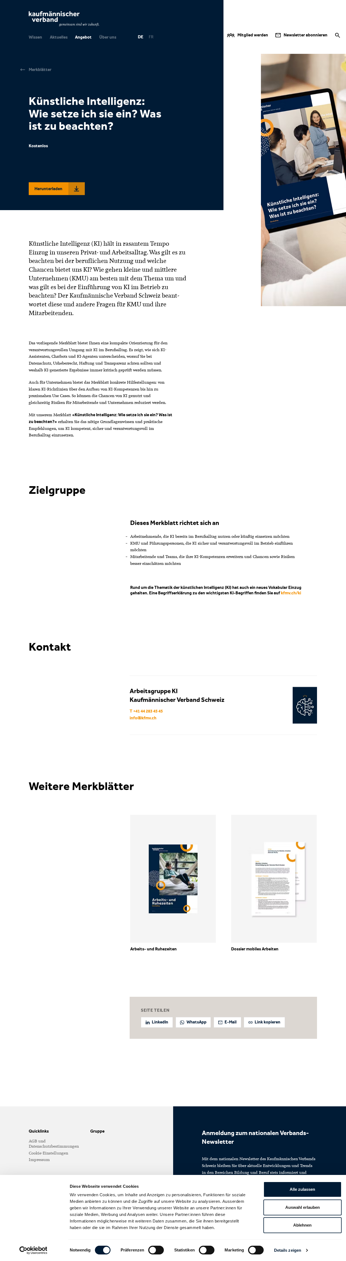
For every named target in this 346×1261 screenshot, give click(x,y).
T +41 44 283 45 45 (146, 711)
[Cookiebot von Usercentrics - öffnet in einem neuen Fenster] (33, 1250)
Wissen (35, 37)
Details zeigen (287, 1250)
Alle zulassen (302, 1189)
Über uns (107, 37)
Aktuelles (59, 37)
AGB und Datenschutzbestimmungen (54, 1143)
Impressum (39, 1159)
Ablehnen (302, 1225)
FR (151, 37)
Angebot (83, 37)
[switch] (156, 1250)
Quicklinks (39, 1131)
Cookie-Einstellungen (48, 1153)
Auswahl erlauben (302, 1207)
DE (140, 37)
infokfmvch (143, 718)
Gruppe (97, 1131)
